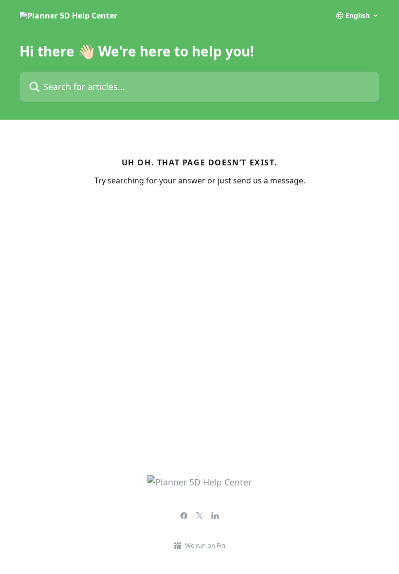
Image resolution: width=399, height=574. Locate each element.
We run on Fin (205, 545)
